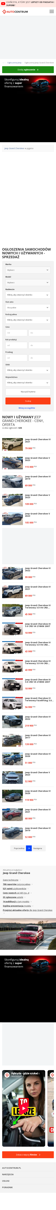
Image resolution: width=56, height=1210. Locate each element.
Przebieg (9, 352)
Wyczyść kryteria (28, 391)
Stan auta (9, 302)
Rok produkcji (11, 339)
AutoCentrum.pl (15, 11)
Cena (7, 327)
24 (29, 848)
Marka (8, 264)
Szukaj (28, 401)
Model (8, 277)
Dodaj (26, 69)
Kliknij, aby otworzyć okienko (19, 320)
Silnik (7, 364)
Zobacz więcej (26, 1154)
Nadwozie (10, 289)
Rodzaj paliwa (11, 314)
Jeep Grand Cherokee (14, 148)
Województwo (11, 377)
